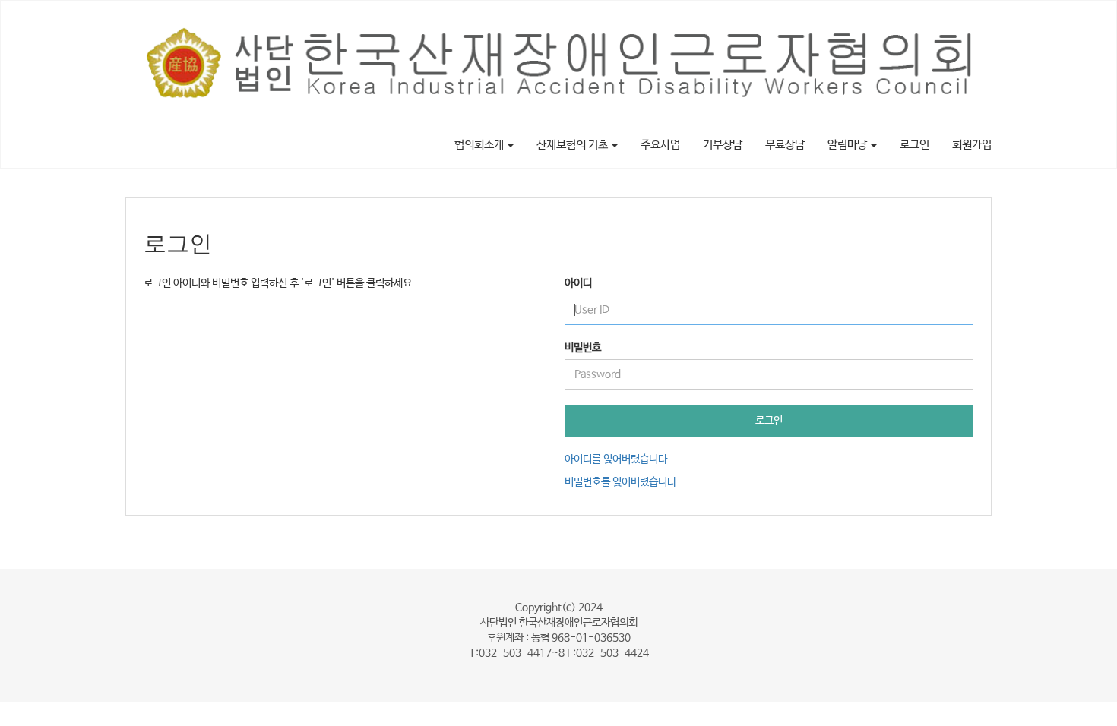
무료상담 (785, 144)
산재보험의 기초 (573, 144)
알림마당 (848, 144)
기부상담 (722, 144)
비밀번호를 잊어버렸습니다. (622, 482)
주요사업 (660, 144)
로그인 (914, 144)
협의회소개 (480, 144)
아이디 (578, 283)
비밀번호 (583, 348)
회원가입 (972, 144)
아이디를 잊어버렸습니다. (617, 459)
